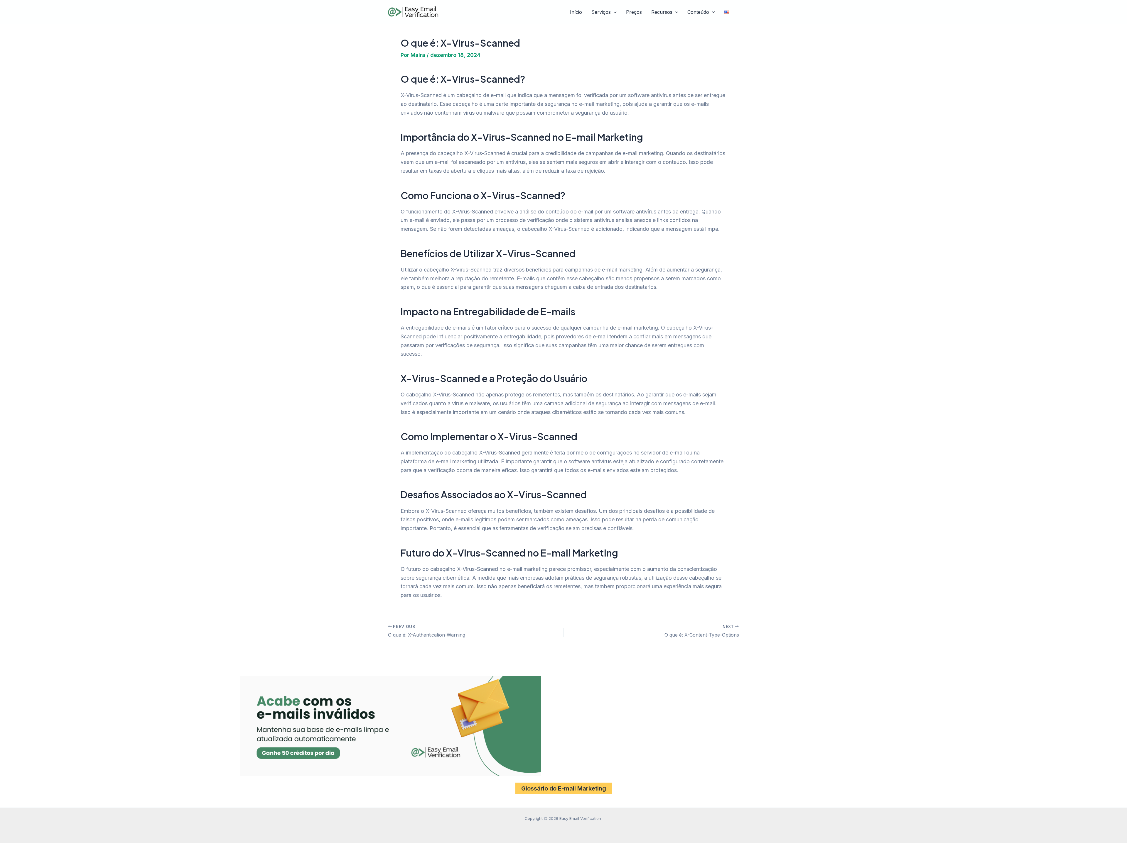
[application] (614, 12)
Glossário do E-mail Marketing (563, 788)
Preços (634, 12)
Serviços (601, 12)
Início (576, 12)
